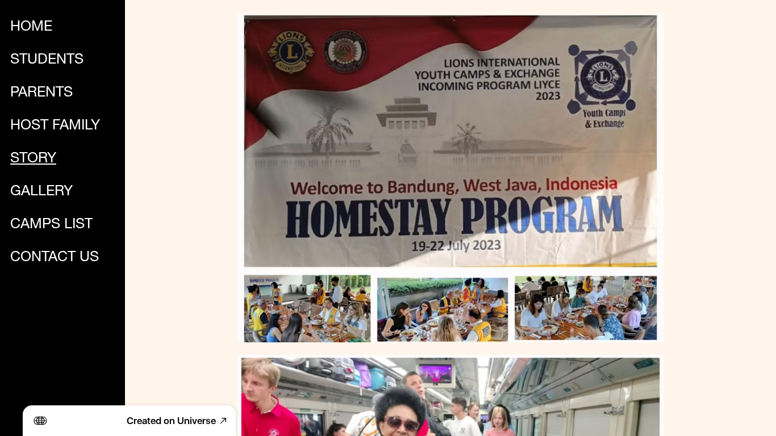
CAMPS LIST (51, 225)
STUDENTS (47, 60)
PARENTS (41, 93)
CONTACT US (54, 258)
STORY (33, 159)
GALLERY (41, 192)
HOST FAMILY (55, 126)
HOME (31, 27)
